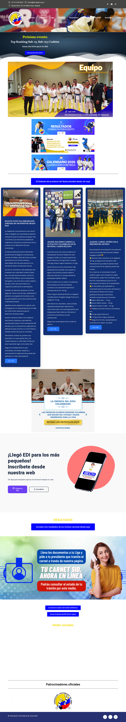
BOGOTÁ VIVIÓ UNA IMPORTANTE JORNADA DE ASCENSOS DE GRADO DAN (20, 223)
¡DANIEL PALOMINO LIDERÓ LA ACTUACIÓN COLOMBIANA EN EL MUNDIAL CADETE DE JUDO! (61, 244)
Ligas (52, 18)
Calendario (43, 18)
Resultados (109, 18)
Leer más (11, 361)
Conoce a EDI (19, 489)
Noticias (98, 18)
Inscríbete (40, 489)
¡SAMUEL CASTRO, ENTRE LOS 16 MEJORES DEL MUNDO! (104, 243)
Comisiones (86, 18)
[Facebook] (107, 4)
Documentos (73, 18)
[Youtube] (111, 4)
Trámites (61, 18)
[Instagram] (115, 4)
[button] (11, 701)
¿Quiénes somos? (31, 20)
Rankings (120, 18)
